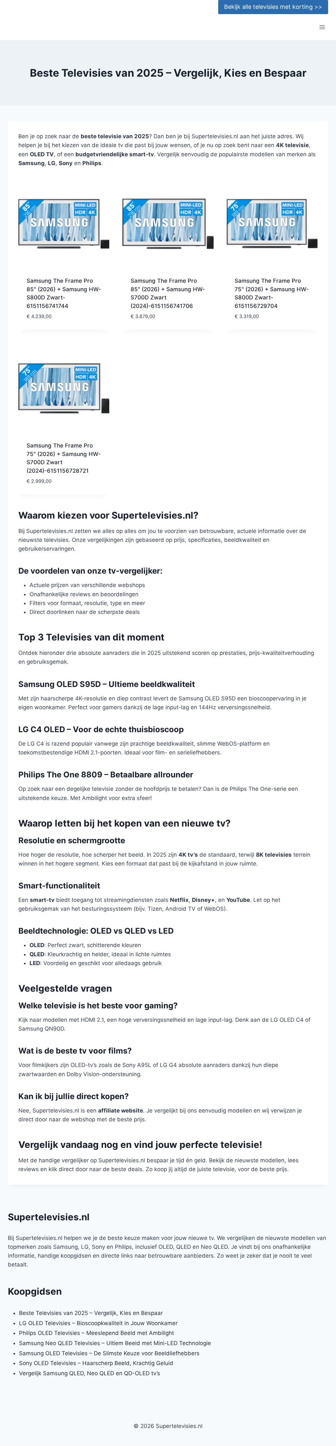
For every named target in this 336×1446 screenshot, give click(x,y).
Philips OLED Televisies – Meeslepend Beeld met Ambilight (96, 1333)
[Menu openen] (322, 27)
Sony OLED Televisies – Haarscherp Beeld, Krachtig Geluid (96, 1363)
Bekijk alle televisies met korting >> (273, 6)
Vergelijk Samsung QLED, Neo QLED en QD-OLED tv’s (89, 1373)
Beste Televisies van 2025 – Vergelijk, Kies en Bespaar (91, 1313)
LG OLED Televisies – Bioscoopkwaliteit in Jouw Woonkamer (98, 1323)
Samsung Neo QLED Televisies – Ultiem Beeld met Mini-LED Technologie (115, 1343)
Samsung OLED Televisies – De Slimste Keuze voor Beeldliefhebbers (109, 1353)
